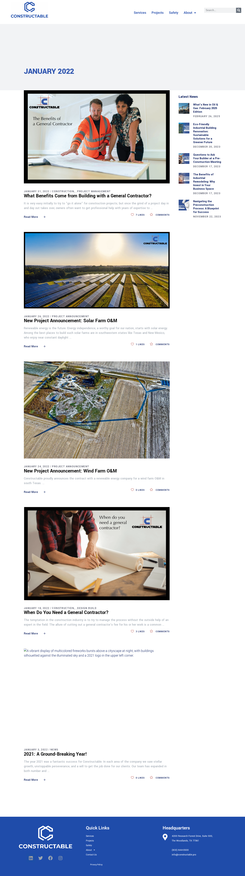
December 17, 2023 (207, 166)
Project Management (94, 191)
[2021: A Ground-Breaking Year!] (97, 695)
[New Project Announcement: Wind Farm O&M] (97, 409)
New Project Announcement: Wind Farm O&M (70, 471)
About (188, 13)
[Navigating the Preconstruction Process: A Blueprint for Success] (184, 205)
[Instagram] (60, 857)
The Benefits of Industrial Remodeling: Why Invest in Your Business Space (204, 182)
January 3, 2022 (36, 749)
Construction (63, 191)
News (54, 749)
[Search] (238, 10)
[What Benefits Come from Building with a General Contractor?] (97, 136)
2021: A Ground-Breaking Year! (55, 754)
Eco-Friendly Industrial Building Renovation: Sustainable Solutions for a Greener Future (204, 133)
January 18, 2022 (36, 608)
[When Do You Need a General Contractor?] (97, 553)
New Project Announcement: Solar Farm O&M (70, 321)
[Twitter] (40, 857)
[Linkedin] (30, 857)
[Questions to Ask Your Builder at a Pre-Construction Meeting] (184, 158)
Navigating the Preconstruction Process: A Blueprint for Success (206, 207)
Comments (162, 215)
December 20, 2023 (207, 146)
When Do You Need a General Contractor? (66, 612)
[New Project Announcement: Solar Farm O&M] (97, 270)
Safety (173, 13)
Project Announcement (70, 316)
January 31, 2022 (36, 191)
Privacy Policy (96, 864)
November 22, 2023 (207, 216)
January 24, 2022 (36, 466)
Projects (158, 13)
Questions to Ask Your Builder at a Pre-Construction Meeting (207, 158)
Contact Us (91, 854)
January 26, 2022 (36, 316)
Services (140, 13)
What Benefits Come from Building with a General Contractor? (88, 196)
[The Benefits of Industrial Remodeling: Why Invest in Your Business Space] (184, 178)
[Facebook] (50, 857)
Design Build (86, 608)
